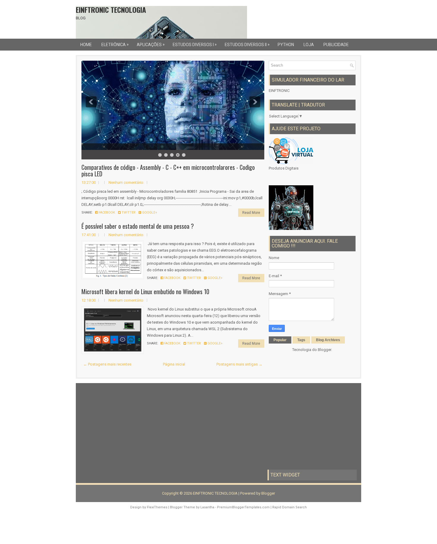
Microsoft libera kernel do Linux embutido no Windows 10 (145, 291)
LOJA (309, 44)
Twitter (128, 212)
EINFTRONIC (279, 90)
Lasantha (207, 507)
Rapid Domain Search (289, 507)
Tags (301, 340)
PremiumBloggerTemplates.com (243, 507)
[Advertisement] (124, 426)
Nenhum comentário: (126, 182)
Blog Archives (328, 340)
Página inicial (174, 364)
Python (286, 44)
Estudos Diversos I (195, 44)
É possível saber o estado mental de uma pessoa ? (137, 226)
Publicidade (336, 44)
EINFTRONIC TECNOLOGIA (111, 9)
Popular (280, 340)
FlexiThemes (157, 507)
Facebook (106, 212)
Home (86, 44)
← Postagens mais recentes (107, 364)
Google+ (149, 212)
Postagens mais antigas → (239, 364)
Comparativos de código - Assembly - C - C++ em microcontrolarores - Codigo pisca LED (168, 170)
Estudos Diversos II (247, 44)
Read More (251, 213)
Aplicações (151, 44)
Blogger (324, 349)
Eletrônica (115, 44)
